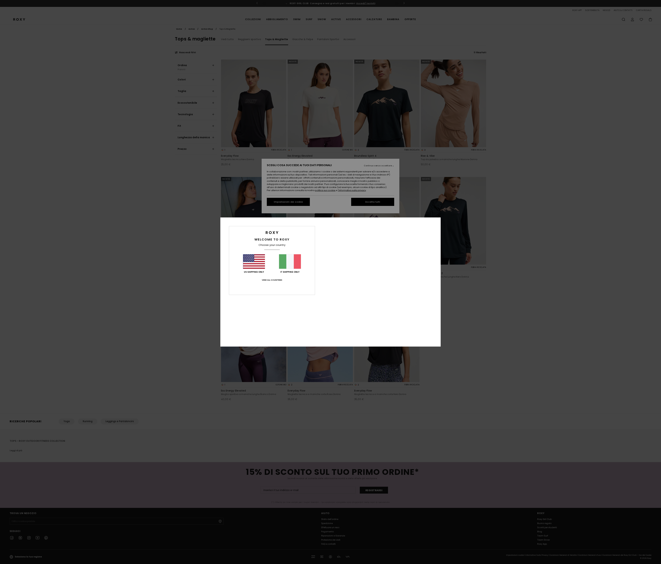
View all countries (272, 280)
